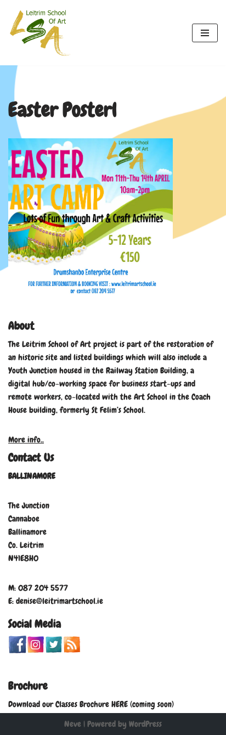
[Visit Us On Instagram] (35, 650)
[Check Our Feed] (72, 650)
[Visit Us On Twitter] (53, 650)
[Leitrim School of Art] (41, 33)
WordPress (145, 724)
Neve (72, 724)
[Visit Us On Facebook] (17, 650)
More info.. (26, 439)
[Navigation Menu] (205, 33)
